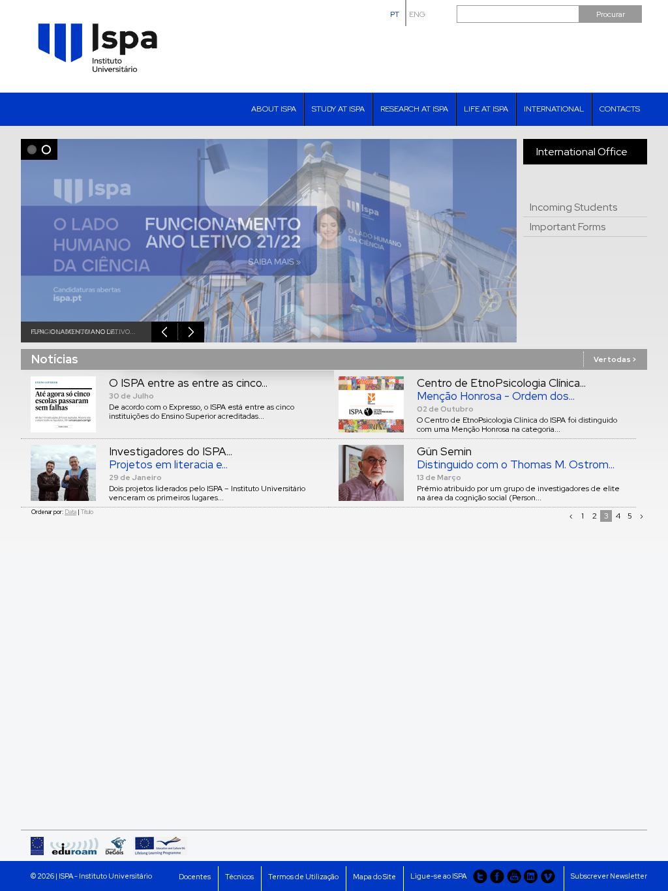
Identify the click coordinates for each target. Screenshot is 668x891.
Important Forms (567, 227)
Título (87, 512)
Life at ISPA (486, 109)
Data (70, 512)
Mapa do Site (374, 876)
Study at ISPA (338, 109)
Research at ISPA (414, 109)
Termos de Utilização (303, 876)
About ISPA (273, 109)
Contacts (620, 109)
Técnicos (239, 876)
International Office (582, 152)
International (554, 109)
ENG (417, 14)
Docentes (195, 876)
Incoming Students (573, 207)
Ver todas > (615, 359)
